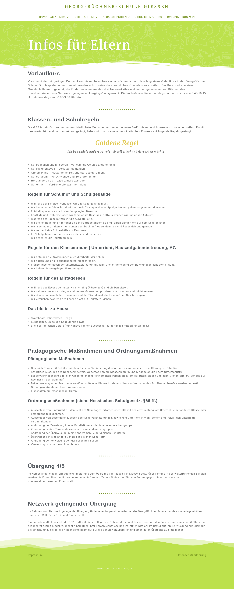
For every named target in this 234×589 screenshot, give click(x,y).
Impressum (35, 555)
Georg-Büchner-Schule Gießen (117, 6)
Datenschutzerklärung (191, 555)
